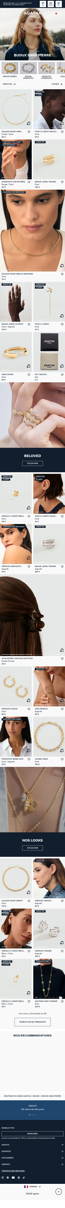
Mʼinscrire (32, 1134)
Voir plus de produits (32, 1022)
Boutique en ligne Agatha (17, 1096)
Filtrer (55, 84)
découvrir (32, 463)
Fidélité (32, 1107)
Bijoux (36, 1096)
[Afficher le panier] (60, 14)
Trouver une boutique (13, 1171)
